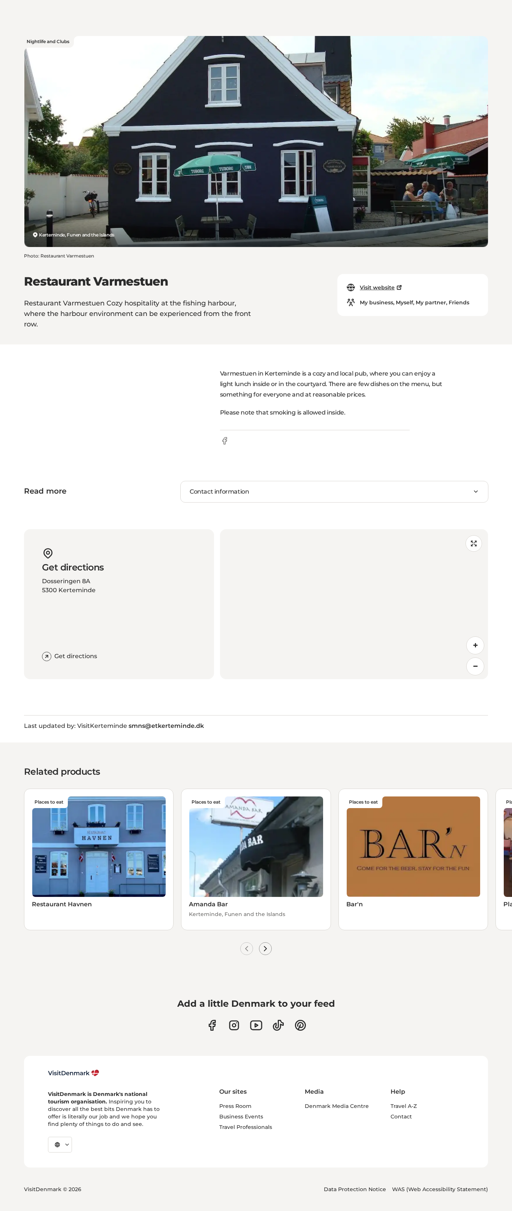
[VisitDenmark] (73, 1073)
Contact (401, 1116)
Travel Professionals (245, 1127)
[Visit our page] (234, 1025)
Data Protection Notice (355, 1189)
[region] (354, 604)
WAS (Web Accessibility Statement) (440, 1189)
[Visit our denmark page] (212, 1025)
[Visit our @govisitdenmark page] (278, 1025)
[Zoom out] (475, 666)
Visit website (377, 287)
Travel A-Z (404, 1106)
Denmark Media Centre (337, 1106)
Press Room (235, 1106)
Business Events (241, 1116)
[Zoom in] (475, 645)
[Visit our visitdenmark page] (256, 1025)
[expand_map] (474, 543)
